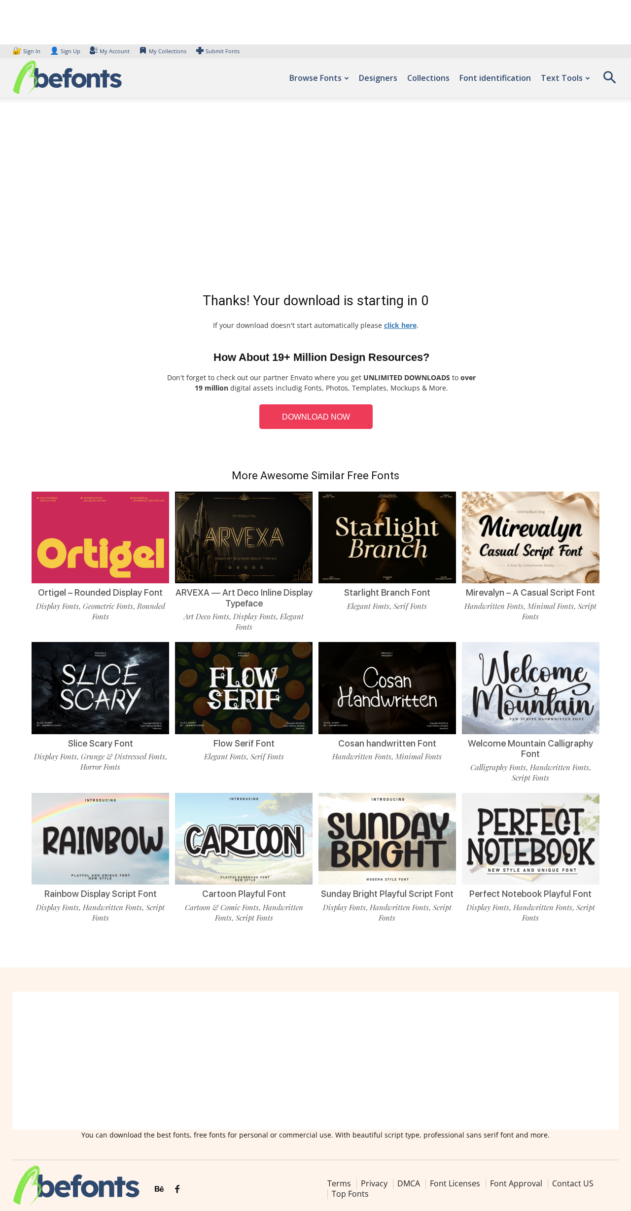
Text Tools (562, 77)
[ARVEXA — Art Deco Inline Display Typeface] (244, 537)
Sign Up (65, 51)
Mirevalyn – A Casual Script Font (530, 592)
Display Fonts (57, 606)
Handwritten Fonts (494, 606)
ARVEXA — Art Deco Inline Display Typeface (244, 597)
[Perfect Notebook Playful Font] (530, 839)
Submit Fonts (223, 51)
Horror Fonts (100, 767)
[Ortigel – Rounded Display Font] (100, 537)
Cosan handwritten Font (387, 743)
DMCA (408, 1183)
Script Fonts (530, 778)
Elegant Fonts (368, 606)
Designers (378, 77)
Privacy (374, 1183)
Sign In (27, 51)
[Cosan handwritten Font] (387, 688)
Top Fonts (350, 1193)
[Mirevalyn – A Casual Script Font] (530, 537)
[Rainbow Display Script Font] (100, 839)
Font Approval (516, 1183)
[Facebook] (177, 1189)
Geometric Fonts (108, 606)
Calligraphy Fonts (498, 767)
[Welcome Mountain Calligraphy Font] (530, 688)
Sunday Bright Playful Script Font (387, 894)
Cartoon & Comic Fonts (222, 907)
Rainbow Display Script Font (100, 894)
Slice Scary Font (100, 743)
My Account (115, 51)
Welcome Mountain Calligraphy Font (530, 748)
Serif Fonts (410, 606)
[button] (609, 80)
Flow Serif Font (244, 743)
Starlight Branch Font (387, 592)
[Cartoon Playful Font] (244, 839)
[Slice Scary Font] (100, 688)
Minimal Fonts (550, 606)
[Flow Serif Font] (244, 688)
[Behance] (159, 1189)
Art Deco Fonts (206, 616)
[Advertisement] (315, 197)
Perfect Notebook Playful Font (530, 894)
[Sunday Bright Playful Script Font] (387, 839)
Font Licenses (455, 1183)
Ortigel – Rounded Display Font (100, 592)
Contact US (573, 1183)
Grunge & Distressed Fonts (123, 756)
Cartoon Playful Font (244, 894)
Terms (339, 1183)
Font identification (495, 77)
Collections (428, 77)
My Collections (167, 51)
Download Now (316, 417)
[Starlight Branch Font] (387, 537)
